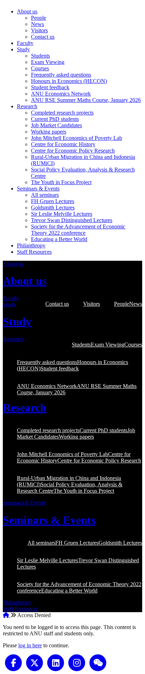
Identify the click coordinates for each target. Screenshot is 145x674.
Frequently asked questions (61, 75)
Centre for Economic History (63, 144)
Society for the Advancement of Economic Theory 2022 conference (78, 229)
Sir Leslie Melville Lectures (61, 214)
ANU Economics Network (61, 94)
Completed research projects (62, 113)
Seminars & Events (38, 189)
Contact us (43, 37)
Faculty (25, 43)
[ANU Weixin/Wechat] (97, 662)
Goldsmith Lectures (53, 207)
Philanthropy (31, 245)
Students (40, 56)
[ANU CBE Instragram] (76, 662)
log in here (30, 645)
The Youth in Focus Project (61, 182)
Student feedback (50, 87)
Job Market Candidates (56, 125)
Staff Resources (34, 252)
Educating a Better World (59, 239)
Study (23, 49)
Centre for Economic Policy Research (73, 151)
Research (27, 106)
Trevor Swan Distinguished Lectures (71, 220)
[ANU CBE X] (34, 662)
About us (27, 11)
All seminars (45, 195)
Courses (40, 68)
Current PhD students (55, 119)
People (38, 18)
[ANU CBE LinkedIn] (55, 662)
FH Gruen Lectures (52, 201)
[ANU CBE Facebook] (13, 662)
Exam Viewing (47, 62)
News (37, 24)
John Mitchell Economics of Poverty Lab (76, 138)
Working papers (48, 132)
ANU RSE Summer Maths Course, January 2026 (86, 100)
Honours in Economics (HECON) (69, 81)
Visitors (39, 30)
